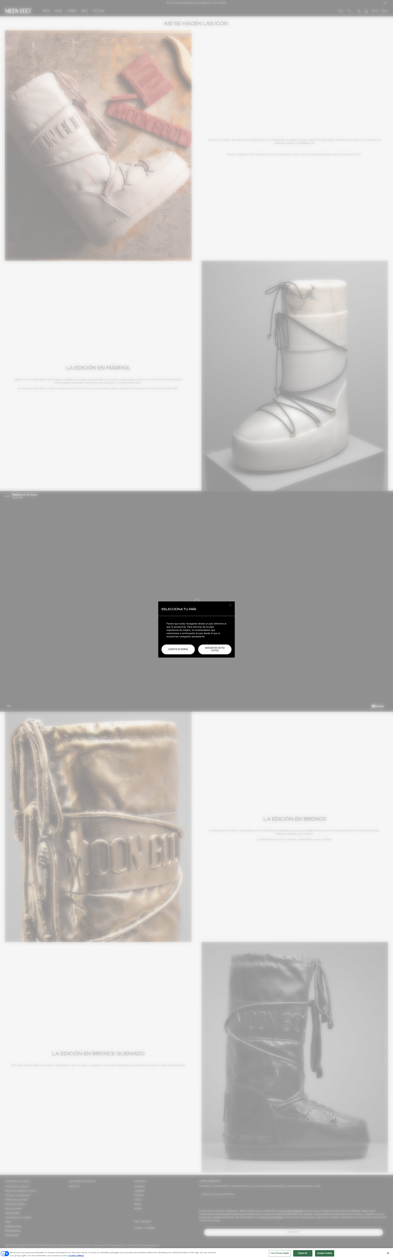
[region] (196, 1253)
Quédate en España (178, 649)
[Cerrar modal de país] (230, 605)
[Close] (388, 1253)
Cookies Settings (76, 1255)
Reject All (302, 1253)
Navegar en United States (215, 649)
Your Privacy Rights (280, 1253)
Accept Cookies (324, 1253)
